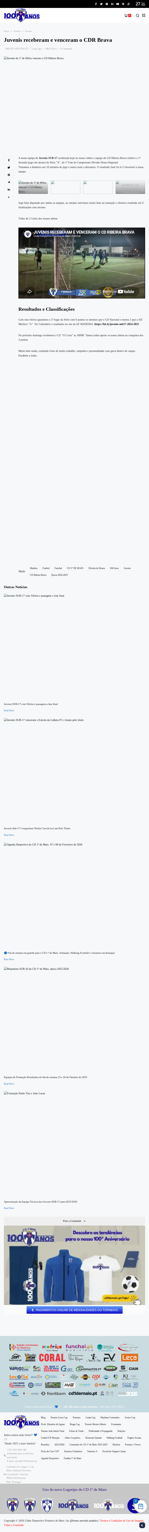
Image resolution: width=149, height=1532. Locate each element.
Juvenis (28, 31)
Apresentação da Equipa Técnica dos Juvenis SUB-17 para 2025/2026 (40, 1201)
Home (6, 31)
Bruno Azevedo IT (16, 48)
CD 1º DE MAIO (75, 568)
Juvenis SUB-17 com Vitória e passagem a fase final (31, 704)
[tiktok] (128, 4)
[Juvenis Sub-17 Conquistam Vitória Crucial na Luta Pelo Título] (74, 771)
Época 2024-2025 (59, 575)
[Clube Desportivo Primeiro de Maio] (22, 15)
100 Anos (114, 568)
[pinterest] (123, 4)
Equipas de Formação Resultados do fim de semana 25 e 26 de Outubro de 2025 (45, 1077)
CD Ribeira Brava (38, 575)
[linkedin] (112, 4)
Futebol (17, 31)
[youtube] (117, 4)
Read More (9, 710)
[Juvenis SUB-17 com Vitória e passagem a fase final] (74, 646)
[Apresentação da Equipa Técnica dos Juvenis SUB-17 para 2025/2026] (74, 1144)
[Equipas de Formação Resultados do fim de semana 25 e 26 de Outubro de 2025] (74, 1019)
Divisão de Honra (96, 568)
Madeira (33, 568)
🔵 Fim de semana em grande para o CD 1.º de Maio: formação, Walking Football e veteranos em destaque (59, 952)
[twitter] (101, 4)
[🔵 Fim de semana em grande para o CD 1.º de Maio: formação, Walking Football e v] (74, 895)
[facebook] (96, 4)
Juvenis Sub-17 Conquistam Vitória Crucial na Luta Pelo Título (37, 828)
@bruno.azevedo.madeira (84, 1520)
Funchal (58, 568)
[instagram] (107, 4)
